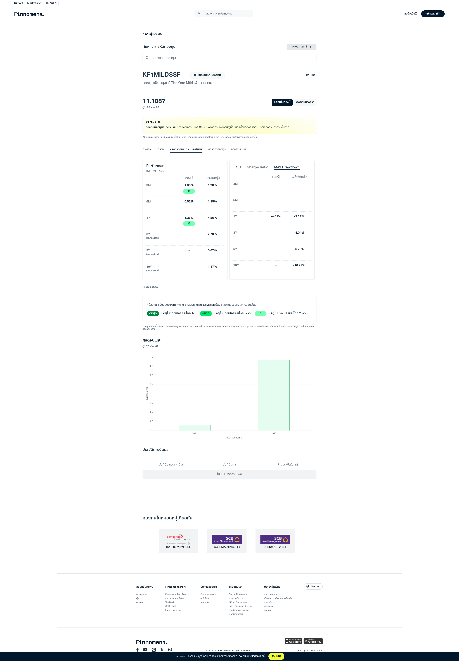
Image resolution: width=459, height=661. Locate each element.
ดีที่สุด (153, 324)
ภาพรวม (147, 161)
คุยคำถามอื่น (280, 138)
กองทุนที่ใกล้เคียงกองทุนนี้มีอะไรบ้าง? (168, 138)
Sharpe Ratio (257, 179)
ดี (189, 202)
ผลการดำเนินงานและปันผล (186, 161)
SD (238, 179)
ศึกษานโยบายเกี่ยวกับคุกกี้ (251, 656)
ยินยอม (276, 656)
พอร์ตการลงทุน (217, 161)
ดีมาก (206, 324)
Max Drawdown (287, 179)
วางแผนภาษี (299, 47)
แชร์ (313, 75)
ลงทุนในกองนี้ (282, 102)
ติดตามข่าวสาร (305, 102)
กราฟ (161, 161)
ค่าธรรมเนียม (238, 161)
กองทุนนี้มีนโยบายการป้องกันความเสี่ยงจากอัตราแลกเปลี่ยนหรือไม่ (229, 138)
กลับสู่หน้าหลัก (153, 34)
